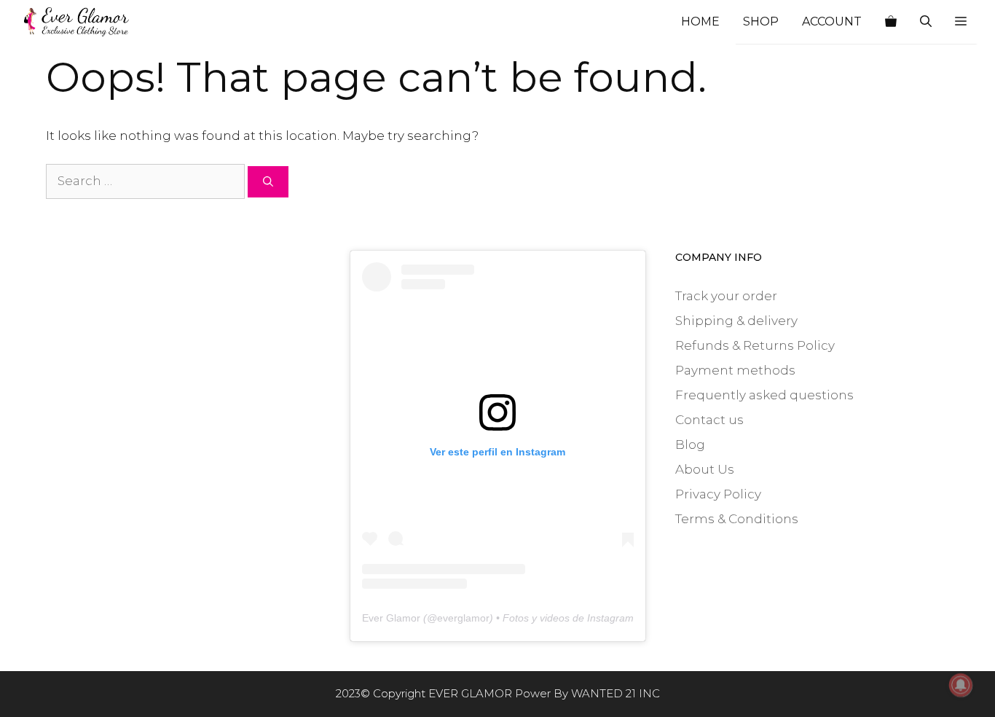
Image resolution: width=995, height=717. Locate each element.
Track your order (726, 296)
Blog (690, 444)
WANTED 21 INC (615, 693)
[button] (960, 22)
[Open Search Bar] (925, 22)
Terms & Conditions (736, 519)
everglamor (463, 618)
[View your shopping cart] (890, 22)
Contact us (709, 419)
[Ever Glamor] (76, 22)
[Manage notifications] (960, 685)
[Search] (268, 181)
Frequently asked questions (764, 395)
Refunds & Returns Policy (755, 345)
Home (700, 21)
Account (832, 21)
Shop (761, 21)
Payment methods (735, 370)
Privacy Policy (718, 494)
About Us (704, 469)
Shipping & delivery (736, 320)
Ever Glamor (391, 618)
